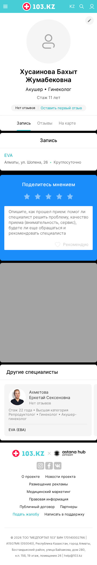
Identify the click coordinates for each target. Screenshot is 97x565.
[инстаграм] (40, 465)
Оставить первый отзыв (61, 108)
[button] (71, 244)
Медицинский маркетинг (49, 491)
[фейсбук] (49, 465)
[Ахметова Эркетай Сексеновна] (49, 410)
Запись (24, 123)
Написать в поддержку (64, 514)
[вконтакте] (57, 465)
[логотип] (39, 6)
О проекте (31, 476)
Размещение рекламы (48, 484)
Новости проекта (60, 476)
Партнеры (68, 506)
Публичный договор (37, 506)
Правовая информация (48, 499)
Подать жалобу (26, 514)
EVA (8, 155)
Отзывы (44, 123)
